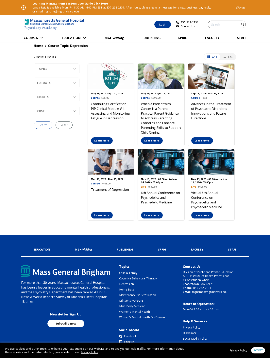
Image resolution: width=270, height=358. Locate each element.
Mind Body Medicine (132, 306)
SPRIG (182, 38)
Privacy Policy (191, 327)
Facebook (130, 336)
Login (162, 24)
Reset (64, 125)
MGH (114, 38)
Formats (44, 83)
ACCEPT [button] (258, 350)
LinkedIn (129, 342)
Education (71, 38)
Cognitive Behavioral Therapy (138, 278)
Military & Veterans (131, 300)
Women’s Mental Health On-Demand (142, 317)
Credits (43, 97)
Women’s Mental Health (134, 311)
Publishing (151, 38)
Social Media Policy (195, 338)
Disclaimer (189, 333)
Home (38, 46)
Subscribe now (66, 323)
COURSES (31, 38)
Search (43, 125)
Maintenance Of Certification (137, 295)
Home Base (126, 289)
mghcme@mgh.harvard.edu (61, 11)
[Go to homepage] (54, 24)
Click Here (101, 3)
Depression (126, 284)
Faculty (212, 38)
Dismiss (240, 7)
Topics (42, 69)
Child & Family (128, 273)
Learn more (102, 140)
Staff (241, 38)
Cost (41, 111)
